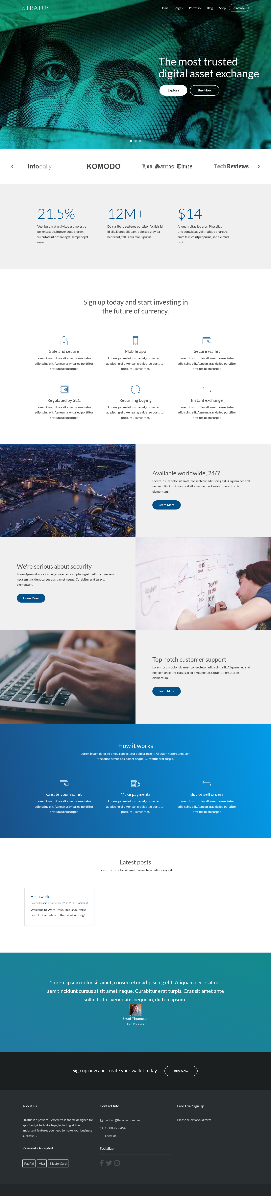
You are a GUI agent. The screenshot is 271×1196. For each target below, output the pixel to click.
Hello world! (41, 896)
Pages (179, 8)
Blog (210, 8)
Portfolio (195, 8)
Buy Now (204, 90)
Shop (222, 8)
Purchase (239, 8)
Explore (173, 90)
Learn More (166, 505)
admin (45, 903)
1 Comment (81, 903)
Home (164, 8)
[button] (12, 166)
